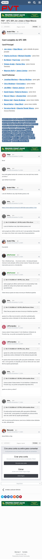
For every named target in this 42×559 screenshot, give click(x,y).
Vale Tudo (26, 23)
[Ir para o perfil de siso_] (4, 169)
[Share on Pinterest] (20, 496)
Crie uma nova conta (21, 463)
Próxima (35, 26)
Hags (8, 154)
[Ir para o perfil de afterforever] (4, 256)
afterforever (26, 307)
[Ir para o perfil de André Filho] (4, 33)
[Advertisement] (21, 528)
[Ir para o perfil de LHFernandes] (4, 327)
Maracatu (10, 430)
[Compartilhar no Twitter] (2, 496)
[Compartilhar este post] (38, 33)
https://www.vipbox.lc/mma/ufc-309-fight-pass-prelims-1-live (19, 207)
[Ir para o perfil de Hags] (4, 155)
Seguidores (20, 483)
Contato (24, 552)
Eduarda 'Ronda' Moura (25, 108)
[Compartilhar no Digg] (8, 496)
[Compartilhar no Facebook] (5, 496)
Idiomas (17, 552)
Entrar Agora (21, 476)
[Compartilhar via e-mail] (17, 496)
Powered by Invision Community (21, 556)
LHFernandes (11, 326)
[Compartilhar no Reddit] (14, 496)
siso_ (9, 168)
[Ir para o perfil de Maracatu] (4, 431)
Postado (15, 33)
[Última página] (40, 27)
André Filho (6, 23)
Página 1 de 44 (21, 27)
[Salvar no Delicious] (11, 496)
